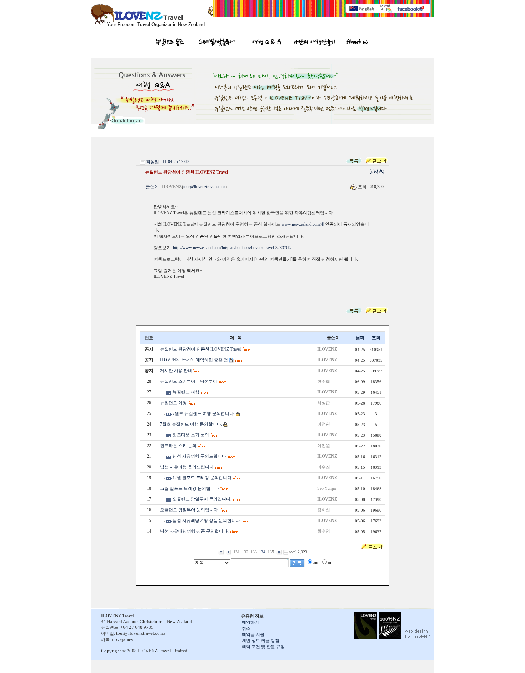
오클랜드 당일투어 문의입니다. (201, 499)
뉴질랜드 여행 (185, 392)
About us (357, 42)
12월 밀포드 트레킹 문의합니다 (201, 477)
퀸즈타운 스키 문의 (190, 434)
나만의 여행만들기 (314, 42)
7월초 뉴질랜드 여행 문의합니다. (203, 413)
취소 (246, 628)
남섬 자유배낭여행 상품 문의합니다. (206, 520)
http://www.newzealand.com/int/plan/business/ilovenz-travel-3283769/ (232, 247)
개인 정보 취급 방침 (260, 640)
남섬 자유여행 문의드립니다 (199, 456)
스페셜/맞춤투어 (217, 42)
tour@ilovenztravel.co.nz (204, 186)
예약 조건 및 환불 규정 (263, 646)
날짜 (360, 337)
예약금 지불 (253, 634)
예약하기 (250, 622)
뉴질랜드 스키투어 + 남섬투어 (188, 381)
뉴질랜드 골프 (169, 42)
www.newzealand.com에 (302, 224)
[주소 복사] (377, 171)
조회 (376, 337)
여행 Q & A (266, 42)
